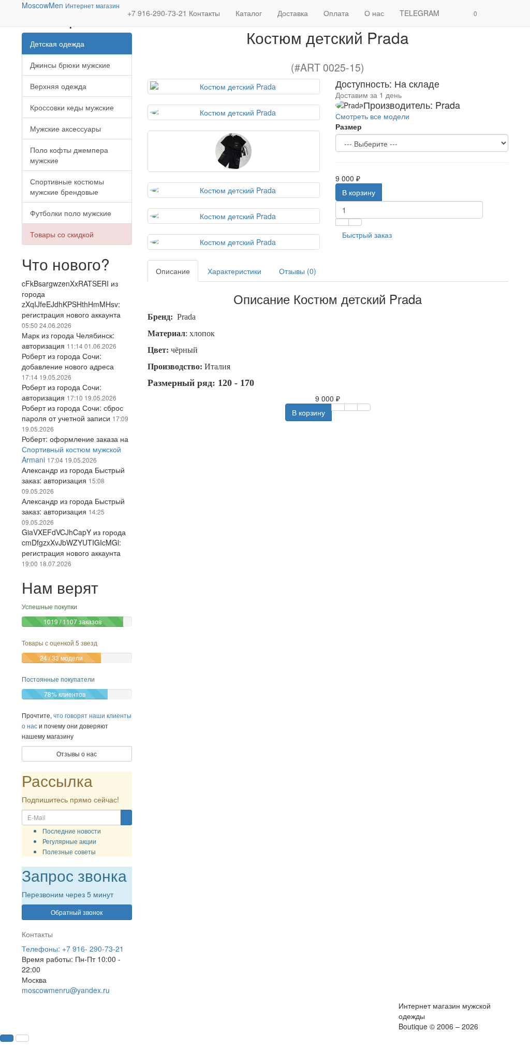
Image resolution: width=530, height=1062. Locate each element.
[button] (475, 13)
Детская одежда (57, 43)
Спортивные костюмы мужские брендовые (67, 186)
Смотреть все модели (372, 116)
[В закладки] (342, 222)
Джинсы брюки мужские (70, 65)
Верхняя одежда (58, 86)
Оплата (336, 13)
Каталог (248, 13)
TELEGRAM (419, 13)
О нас (374, 13)
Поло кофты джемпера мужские (69, 155)
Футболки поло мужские (70, 213)
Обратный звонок (76, 932)
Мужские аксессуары (65, 128)
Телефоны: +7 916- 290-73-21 (73, 969)
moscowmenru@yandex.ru (66, 1010)
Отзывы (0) (297, 271)
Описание (173, 271)
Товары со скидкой (62, 234)
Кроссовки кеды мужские (72, 107)
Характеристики (234, 271)
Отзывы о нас (76, 773)
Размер (348, 126)
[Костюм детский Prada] (234, 86)
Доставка (292, 13)
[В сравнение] (355, 222)
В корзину (358, 192)
